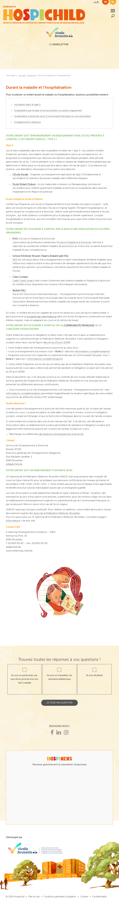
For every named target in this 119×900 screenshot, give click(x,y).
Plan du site (34, 896)
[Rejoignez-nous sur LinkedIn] (58, 732)
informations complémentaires (92, 351)
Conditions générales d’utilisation (60, 896)
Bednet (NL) (19, 290)
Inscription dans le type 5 (27, 104)
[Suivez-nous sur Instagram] (66, 732)
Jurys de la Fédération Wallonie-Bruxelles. (57, 513)
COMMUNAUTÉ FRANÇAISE (78, 325)
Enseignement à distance (27, 122)
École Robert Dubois (24, 184)
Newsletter (60, 44)
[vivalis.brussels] (59, 33)
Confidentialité (99, 896)
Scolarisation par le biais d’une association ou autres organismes (48, 110)
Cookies (84, 896)
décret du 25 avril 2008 (57, 342)
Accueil (22, 75)
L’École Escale (20, 174)
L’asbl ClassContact (23, 280)
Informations (13, 520)
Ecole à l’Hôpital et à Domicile (74, 242)
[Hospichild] (44, 14)
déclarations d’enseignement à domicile (61, 434)
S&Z (15, 259)
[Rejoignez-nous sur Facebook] (52, 732)
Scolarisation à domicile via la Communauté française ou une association (52, 116)
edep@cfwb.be (14, 464)
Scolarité (31, 75)
